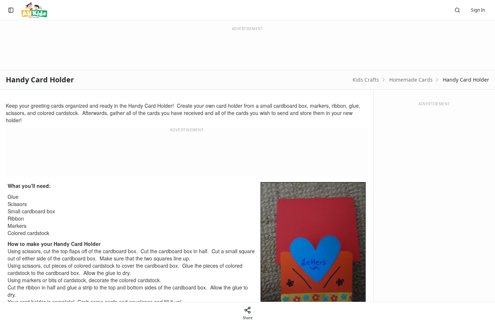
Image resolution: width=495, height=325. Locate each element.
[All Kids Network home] (34, 10)
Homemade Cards (411, 79)
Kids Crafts (366, 79)
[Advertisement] (186, 154)
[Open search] (457, 10)
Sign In (478, 10)
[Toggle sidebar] (11, 10)
